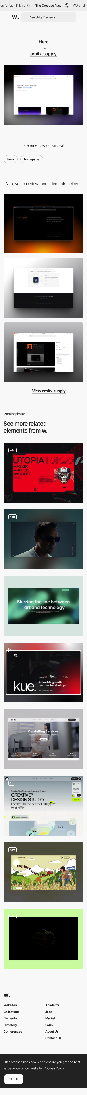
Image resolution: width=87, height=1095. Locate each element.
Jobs (48, 1012)
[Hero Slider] (43, 473)
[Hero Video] (43, 539)
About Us (51, 1031)
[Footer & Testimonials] (43, 288)
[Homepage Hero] (43, 673)
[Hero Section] (43, 806)
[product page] (43, 352)
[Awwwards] (15, 17)
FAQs (49, 1025)
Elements (10, 1018)
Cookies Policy (54, 1068)
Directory (10, 1025)
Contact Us (53, 1038)
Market (50, 1018)
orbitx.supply (43, 54)
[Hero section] (43, 606)
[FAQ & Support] (43, 224)
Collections (11, 1012)
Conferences (13, 1031)
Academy (52, 1005)
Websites (10, 1005)
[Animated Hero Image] (43, 872)
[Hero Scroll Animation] (43, 939)
